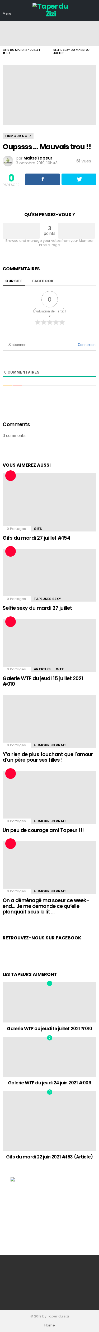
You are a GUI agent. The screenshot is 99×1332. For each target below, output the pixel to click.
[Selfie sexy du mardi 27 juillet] (49, 575)
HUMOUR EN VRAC (50, 745)
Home (49, 1325)
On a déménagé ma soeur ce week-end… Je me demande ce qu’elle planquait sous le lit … (46, 906)
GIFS (38, 528)
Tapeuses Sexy (47, 598)
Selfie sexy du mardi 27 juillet (71, 51)
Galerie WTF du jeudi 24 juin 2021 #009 (49, 1083)
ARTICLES (42, 669)
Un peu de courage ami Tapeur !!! (43, 830)
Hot (10, 475)
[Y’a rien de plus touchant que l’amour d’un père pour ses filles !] (49, 721)
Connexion (86, 345)
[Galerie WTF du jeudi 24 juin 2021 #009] (49, 1057)
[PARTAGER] (42, 179)
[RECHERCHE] (93, 10)
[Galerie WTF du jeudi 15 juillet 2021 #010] (49, 645)
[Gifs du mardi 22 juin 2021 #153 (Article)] (49, 1121)
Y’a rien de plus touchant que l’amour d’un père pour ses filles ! (48, 757)
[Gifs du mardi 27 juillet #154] (25, 33)
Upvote (21, 231)
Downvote (76, 231)
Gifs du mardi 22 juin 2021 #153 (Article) (49, 1157)
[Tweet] (79, 179)
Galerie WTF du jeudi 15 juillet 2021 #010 (43, 681)
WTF (60, 669)
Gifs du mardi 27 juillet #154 (21, 51)
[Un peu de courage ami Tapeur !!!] (49, 797)
